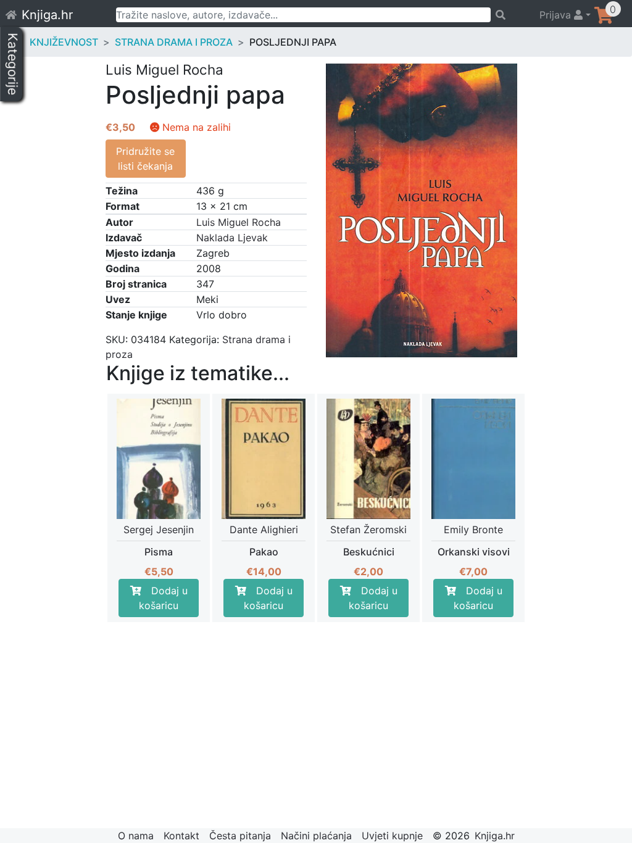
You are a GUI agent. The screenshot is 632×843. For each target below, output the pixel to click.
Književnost (64, 42)
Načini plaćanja (316, 835)
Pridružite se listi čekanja (145, 158)
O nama (136, 835)
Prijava (556, 15)
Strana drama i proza (174, 42)
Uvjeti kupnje (392, 835)
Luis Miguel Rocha (238, 222)
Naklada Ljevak (232, 237)
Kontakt (181, 835)
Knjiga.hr (47, 14)
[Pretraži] (509, 15)
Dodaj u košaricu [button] (163, 598)
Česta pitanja (240, 835)
